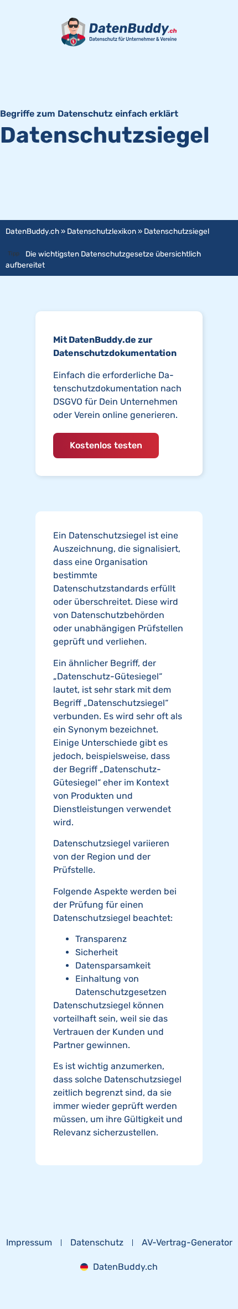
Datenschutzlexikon (101, 231)
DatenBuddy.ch (32, 231)
